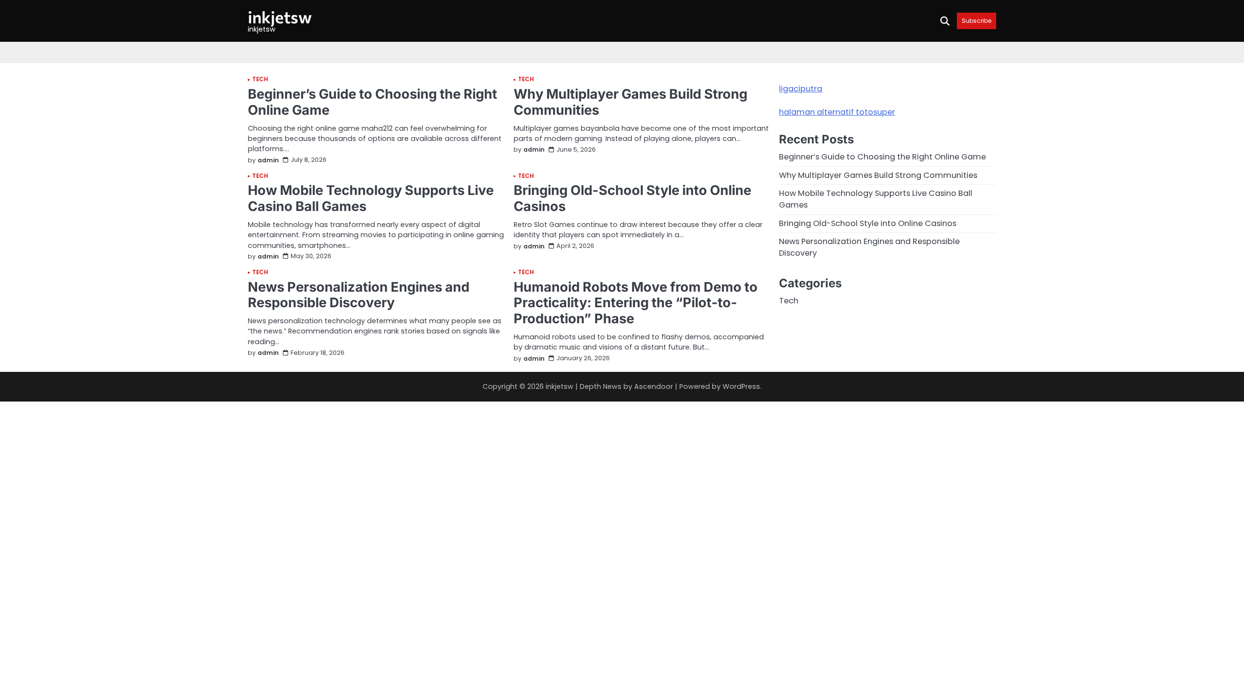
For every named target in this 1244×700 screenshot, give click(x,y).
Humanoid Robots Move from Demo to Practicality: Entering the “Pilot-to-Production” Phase (636, 303)
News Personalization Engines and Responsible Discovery (358, 295)
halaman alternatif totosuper (837, 112)
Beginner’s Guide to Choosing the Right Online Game (372, 102)
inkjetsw (280, 17)
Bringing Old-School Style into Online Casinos (632, 198)
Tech (260, 80)
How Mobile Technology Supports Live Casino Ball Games (371, 198)
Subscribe (976, 21)
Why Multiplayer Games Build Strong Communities (630, 102)
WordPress (741, 386)
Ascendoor (653, 386)
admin (268, 160)
